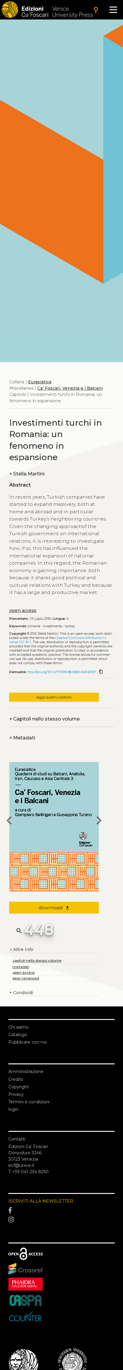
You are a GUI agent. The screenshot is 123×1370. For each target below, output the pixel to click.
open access (22, 610)
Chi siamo (18, 1027)
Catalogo (17, 1034)
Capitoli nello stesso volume (44, 718)
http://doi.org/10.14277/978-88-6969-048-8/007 (61, 672)
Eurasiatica (39, 382)
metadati (21, 966)
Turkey (70, 626)
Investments (52, 626)
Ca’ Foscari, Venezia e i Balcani (70, 388)
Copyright (18, 1087)
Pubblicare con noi (27, 1042)
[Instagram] (61, 1220)
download (54, 907)
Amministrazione (26, 1071)
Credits (15, 1079)
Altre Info (21, 949)
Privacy (16, 1094)
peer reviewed (26, 978)
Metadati (22, 737)
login (13, 1109)
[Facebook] (61, 1210)
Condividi (21, 992)
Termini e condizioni (29, 1102)
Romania (33, 626)
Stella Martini (26, 473)
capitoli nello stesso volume (37, 960)
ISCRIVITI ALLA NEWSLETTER (40, 1201)
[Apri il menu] (113, 9)
